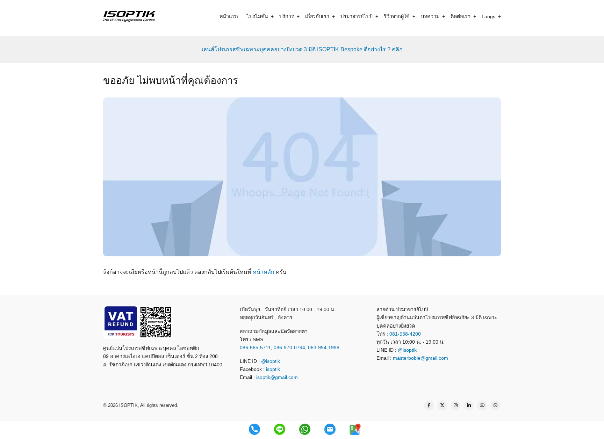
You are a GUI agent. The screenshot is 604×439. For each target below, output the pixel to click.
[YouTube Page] (482, 405)
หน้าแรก (229, 16)
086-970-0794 (289, 347)
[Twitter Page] (442, 405)
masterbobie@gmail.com (420, 358)
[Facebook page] (428, 405)
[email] (330, 429)
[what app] (304, 429)
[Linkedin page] (468, 405)
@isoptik (270, 361)
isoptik (273, 369)
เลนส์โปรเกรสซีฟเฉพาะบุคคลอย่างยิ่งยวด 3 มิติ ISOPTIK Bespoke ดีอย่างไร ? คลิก (302, 49)
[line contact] (279, 429)
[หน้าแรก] (129, 16)
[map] (355, 429)
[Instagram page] (455, 405)
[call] (254, 429)
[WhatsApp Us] (495, 405)
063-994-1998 (323, 347)
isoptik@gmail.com (277, 377)
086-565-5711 (255, 347)
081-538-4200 (404, 334)
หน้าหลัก (263, 272)
